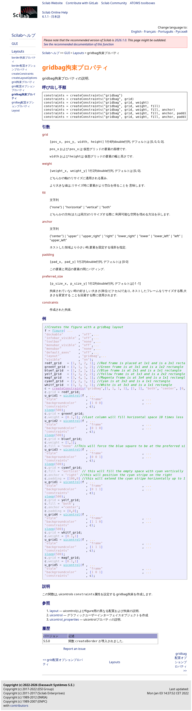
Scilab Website (52, 3)
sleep (49, 410)
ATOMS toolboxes (142, 3)
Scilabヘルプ (24, 35)
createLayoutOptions (24, 78)
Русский (181, 31)
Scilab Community (114, 3)
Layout (16, 110)
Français (150, 31)
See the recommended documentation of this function (79, 44)
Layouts (18, 51)
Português (165, 31)
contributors (19, 705)
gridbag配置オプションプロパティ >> (181, 662)
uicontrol (71, 395)
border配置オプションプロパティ (24, 67)
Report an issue (74, 649)
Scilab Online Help (55, 12)
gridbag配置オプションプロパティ (23, 104)
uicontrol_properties (64, 619)
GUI (15, 43)
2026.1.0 (120, 40)
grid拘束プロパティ (23, 82)
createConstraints (23, 73)
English (136, 31)
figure (57, 330)
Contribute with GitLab (82, 3)
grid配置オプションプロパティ (23, 88)
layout (54, 611)
